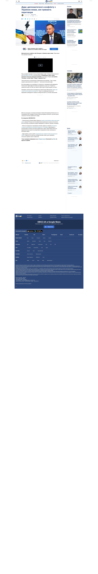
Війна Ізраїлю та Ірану (49, 3)
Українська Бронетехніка (71, 183)
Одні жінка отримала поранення (72, 97)
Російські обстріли (60, 3)
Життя (43, 234)
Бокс (44, 241)
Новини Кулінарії (40, 250)
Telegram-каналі (42, 139)
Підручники (33, 244)
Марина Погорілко (27, 14)
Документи (40, 217)
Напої (34, 250)
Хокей (40, 241)
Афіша (28, 260)
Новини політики (33, 14)
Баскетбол (34, 241)
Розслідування (54, 234)
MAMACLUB (38, 257)
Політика (26, 234)
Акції (42, 247)
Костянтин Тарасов (71, 134)
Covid (43, 257)
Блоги (61, 234)
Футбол (28, 241)
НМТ (55, 244)
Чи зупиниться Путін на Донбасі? (72, 167)
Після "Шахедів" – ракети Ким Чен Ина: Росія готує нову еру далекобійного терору (73, 173)
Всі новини (80, 234)
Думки (68, 128)
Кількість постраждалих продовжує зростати (74, 88)
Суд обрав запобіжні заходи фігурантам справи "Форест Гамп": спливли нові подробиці (74, 103)
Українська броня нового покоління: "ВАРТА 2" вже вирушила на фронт (73, 180)
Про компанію (29, 215)
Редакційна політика (53, 217)
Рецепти (28, 250)
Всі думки (69, 193)
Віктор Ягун (69, 141)
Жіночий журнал (49, 260)
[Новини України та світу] (40, 163)
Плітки (33, 260)
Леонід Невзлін (70, 176)
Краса (38, 260)
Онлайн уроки (40, 244)
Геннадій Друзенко (70, 169)
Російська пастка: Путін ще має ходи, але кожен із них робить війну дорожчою (73, 138)
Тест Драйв (29, 247)
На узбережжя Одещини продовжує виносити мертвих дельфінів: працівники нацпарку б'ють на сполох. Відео (72, 41)
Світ (34, 234)
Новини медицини (30, 257)
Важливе (69, 6)
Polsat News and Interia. (28, 75)
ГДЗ (27, 244)
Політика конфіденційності (65, 215)
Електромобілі (36, 247)
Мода (43, 260)
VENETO (55, 3)
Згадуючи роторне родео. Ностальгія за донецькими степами (73, 187)
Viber (54, 139)
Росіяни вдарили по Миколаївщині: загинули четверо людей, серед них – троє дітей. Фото (74, 94)
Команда (39, 215)
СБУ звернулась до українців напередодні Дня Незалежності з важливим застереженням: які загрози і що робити (74, 21)
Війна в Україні (41, 3)
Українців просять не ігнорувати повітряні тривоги (74, 25)
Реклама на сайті (29, 217)
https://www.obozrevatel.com (67, 266)
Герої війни (36, 3)
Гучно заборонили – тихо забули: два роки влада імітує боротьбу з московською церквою (72, 145)
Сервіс (47, 247)
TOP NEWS (69, 71)
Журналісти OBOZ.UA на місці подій (66, 217)
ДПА (46, 244)
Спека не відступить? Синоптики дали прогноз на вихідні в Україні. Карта (71, 31)
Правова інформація (53, 215)
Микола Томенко (70, 148)
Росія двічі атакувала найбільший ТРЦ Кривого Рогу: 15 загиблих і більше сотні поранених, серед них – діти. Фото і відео (74, 86)
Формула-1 (50, 241)
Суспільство (71, 234)
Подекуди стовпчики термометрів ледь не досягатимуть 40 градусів (71, 34)
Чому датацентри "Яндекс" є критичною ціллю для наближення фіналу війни (72, 132)
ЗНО (50, 244)
